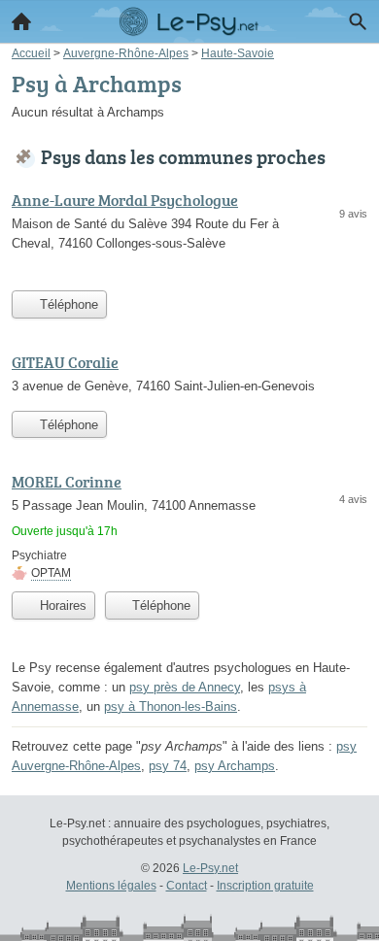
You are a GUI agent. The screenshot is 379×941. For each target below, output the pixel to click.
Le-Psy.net (210, 868)
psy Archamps (234, 765)
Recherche (357, 21)
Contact (186, 885)
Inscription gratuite (265, 885)
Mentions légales (111, 885)
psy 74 (168, 765)
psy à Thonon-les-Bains (170, 706)
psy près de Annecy (184, 687)
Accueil (21, 21)
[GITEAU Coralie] (189, 376)
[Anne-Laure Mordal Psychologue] (189, 234)
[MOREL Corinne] (189, 526)
